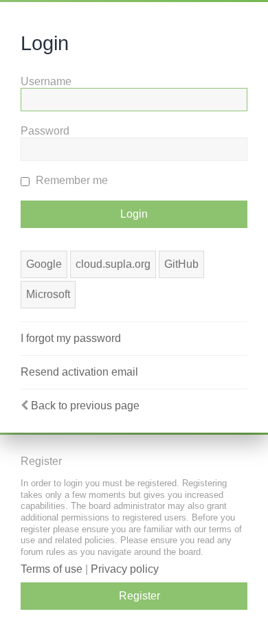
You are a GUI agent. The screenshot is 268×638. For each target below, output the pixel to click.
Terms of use (51, 569)
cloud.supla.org (113, 264)
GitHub (181, 264)
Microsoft (48, 294)
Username (46, 81)
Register (139, 596)
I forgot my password (71, 338)
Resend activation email (79, 372)
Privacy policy (125, 569)
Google (44, 264)
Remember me (70, 180)
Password (45, 131)
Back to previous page (85, 405)
